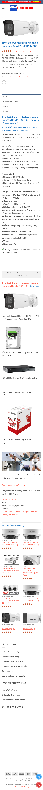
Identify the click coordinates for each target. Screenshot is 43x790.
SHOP (6, 779)
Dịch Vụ (20, 779)
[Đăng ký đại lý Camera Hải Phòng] (21, 1)
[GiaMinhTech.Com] (21, 8)
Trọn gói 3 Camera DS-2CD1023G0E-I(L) (10, 628)
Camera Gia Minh (9, 499)
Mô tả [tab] (4, 97)
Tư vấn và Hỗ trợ (32, 779)
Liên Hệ (27, 780)
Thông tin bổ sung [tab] (10, 101)
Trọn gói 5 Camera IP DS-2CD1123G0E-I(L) (10, 544)
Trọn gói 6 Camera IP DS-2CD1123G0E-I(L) (31, 600)
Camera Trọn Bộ (15, 77)
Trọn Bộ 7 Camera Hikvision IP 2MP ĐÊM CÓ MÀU (10, 571)
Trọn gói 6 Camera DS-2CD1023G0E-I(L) (31, 628)
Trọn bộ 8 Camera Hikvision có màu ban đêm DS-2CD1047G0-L (20, 284)
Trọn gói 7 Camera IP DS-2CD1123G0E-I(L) (31, 544)
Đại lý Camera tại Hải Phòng (13, 485)
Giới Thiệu (18, 780)
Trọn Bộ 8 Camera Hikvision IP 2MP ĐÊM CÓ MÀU (10, 601)
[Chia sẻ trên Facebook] (4, 82)
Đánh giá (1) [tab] (7, 106)
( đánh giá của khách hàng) (22, 51)
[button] (3, 8)
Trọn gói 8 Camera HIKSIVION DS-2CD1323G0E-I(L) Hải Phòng (31, 572)
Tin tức (12, 779)
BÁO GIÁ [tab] (5, 111)
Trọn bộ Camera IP (27, 77)
